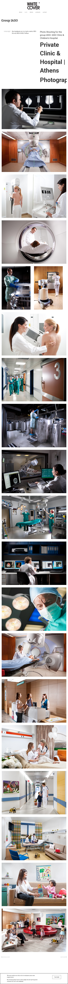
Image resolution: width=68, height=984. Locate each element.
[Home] (34, 5)
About (20, 12)
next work (63, 957)
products (38, 12)
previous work (6, 957)
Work (26, 12)
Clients (31, 12)
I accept (56, 977)
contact (45, 12)
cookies (21, 981)
